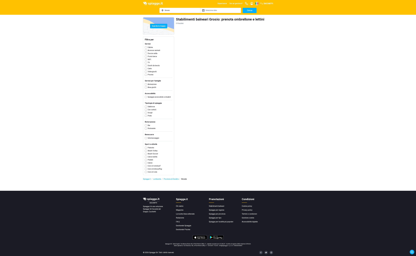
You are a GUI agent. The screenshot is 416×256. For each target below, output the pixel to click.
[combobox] (179, 10)
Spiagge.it (147, 179)
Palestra (151, 148)
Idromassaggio (153, 138)
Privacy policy (247, 210)
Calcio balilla (152, 157)
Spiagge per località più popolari (221, 222)
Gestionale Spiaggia (183, 226)
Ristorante (151, 128)
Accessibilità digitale (250, 222)
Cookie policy (247, 206)
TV (149, 62)
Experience (222, 3)
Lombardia (157, 179)
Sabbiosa (151, 107)
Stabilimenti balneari (216, 206)
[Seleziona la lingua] (257, 3)
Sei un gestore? (236, 3)
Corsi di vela (152, 172)
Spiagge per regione (216, 210)
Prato (150, 116)
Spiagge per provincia (217, 214)
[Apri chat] (412, 252)
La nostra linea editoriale (185, 214)
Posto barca (152, 56)
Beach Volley (153, 151)
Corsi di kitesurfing (155, 169)
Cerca (249, 10)
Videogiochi (152, 72)
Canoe (150, 163)
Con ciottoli (152, 110)
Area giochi (152, 87)
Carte (150, 69)
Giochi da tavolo (154, 65)
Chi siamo (179, 206)
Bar (149, 125)
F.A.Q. (178, 222)
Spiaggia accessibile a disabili (159, 97)
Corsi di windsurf (154, 166)
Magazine (179, 210)
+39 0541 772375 (213, 245)
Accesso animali (154, 50)
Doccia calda (152, 53)
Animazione (152, 84)
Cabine (150, 47)
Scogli (150, 113)
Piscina (150, 75)
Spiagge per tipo (215, 218)
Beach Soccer (153, 154)
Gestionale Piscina (183, 229)
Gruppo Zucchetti (149, 212)
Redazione (180, 218)
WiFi (149, 59)
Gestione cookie (248, 218)
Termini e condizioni (249, 214)
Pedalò (150, 160)
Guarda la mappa (158, 26)
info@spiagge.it (223, 245)
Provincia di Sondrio (171, 179)
